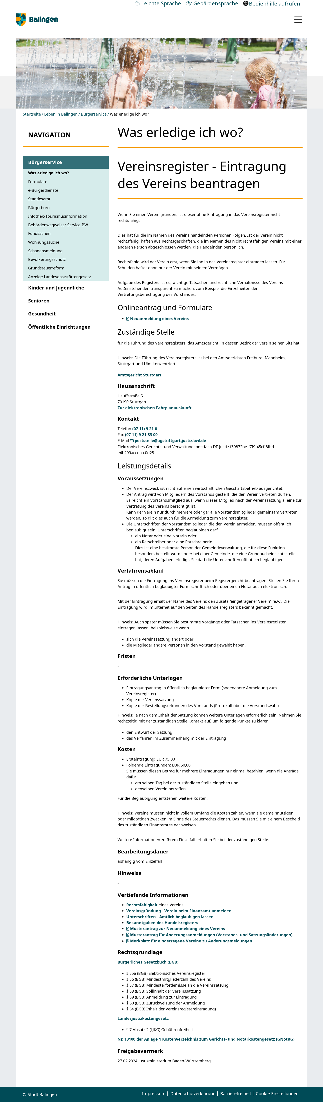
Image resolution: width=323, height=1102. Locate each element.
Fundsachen (39, 233)
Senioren (38, 300)
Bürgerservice (94, 114)
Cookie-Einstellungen (277, 1093)
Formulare (37, 181)
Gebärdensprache (215, 3)
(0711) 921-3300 (141, 434)
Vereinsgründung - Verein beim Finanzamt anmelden (179, 910)
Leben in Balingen (61, 114)
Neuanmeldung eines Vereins (159, 318)
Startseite (32, 114)
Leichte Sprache (161, 3)
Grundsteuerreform (46, 268)
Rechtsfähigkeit (142, 904)
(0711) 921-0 (144, 428)
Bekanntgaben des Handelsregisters (162, 922)
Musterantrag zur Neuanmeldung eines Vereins (177, 928)
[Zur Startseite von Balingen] (37, 19)
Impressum (154, 1093)
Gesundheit (42, 313)
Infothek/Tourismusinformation (57, 216)
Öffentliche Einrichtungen (59, 326)
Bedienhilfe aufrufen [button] (274, 3)
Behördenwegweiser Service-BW (58, 224)
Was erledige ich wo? (48, 172)
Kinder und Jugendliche (56, 287)
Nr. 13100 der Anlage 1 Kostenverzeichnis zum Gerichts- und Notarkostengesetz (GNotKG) (206, 1039)
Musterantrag (211, 934)
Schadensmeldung (45, 250)
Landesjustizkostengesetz (143, 1018)
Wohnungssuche (43, 242)
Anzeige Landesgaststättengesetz (59, 276)
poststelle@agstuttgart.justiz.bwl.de (170, 440)
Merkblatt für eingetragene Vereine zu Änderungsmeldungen (191, 941)
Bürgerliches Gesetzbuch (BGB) (148, 962)
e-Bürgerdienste (43, 190)
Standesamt (39, 198)
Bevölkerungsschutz (47, 259)
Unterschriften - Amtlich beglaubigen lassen (170, 916)
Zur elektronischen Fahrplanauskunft (155, 407)
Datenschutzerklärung (193, 1093)
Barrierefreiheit (235, 1093)
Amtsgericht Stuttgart (140, 375)
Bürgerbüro (39, 207)
